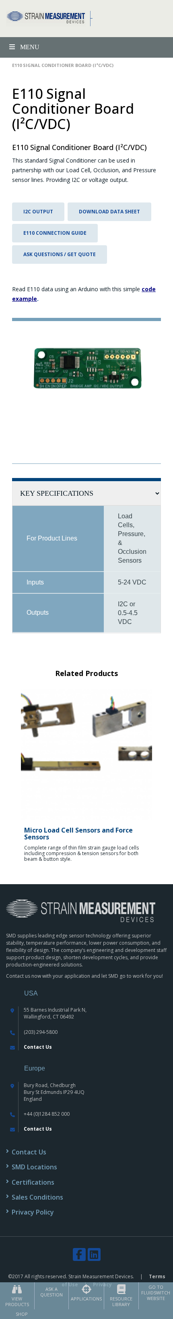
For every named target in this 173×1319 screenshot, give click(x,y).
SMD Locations (34, 1166)
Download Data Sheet (109, 211)
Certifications (33, 1182)
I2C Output (38, 211)
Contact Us (38, 1047)
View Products (17, 1301)
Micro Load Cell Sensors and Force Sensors (78, 834)
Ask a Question (51, 1292)
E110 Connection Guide (54, 233)
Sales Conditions (37, 1197)
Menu (29, 47)
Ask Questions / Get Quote (59, 254)
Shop (22, 1314)
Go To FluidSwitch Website (155, 1292)
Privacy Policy (33, 1212)
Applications (86, 1299)
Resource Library (121, 1301)
